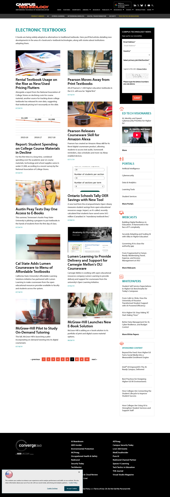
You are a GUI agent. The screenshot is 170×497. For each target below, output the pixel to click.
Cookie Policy (85, 489)
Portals (128, 163)
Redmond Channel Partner (124, 459)
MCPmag (75, 452)
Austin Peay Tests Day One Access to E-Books (36, 211)
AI (48, 16)
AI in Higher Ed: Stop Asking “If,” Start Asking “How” (135, 313)
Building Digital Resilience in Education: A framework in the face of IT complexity (135, 224)
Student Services (129, 196)
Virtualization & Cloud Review (84, 474)
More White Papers (130, 334)
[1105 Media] (29, 466)
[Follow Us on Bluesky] (142, 5)
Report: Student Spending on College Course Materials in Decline (38, 148)
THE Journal (118, 471)
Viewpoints (76, 10)
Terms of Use (99, 489)
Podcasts (106, 10)
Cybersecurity (128, 175)
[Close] (79, 472)
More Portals (127, 203)
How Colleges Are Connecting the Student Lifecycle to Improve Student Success (136, 393)
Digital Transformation (96, 16)
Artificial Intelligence (131, 168)
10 (87, 359)
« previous (35, 359)
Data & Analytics (129, 182)
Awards (86, 10)
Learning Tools (128, 189)
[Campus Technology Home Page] (32, 6)
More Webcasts (129, 267)
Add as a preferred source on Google (123, 5)
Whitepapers (131, 281)
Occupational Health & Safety (84, 456)
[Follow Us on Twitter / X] (138, 5)
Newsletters (140, 10)
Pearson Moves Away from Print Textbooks (89, 81)
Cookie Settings (52, 488)
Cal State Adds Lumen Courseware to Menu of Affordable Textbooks (34, 267)
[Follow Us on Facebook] (145, 5)
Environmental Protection (82, 448)
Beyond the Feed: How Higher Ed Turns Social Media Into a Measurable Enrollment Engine (136, 355)
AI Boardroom (77, 441)
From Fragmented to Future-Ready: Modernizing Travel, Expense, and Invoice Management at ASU (134, 257)
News (59, 10)
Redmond (75, 459)
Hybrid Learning (58, 16)
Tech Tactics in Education (124, 467)
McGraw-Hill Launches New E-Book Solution (89, 324)
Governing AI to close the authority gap (133, 244)
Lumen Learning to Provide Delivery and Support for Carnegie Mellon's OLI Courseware (89, 262)
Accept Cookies (72, 488)
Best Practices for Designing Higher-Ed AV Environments (134, 380)
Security (112, 16)
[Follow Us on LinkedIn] (135, 5)
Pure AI (116, 456)
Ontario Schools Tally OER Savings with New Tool (88, 197)
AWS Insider (76, 445)
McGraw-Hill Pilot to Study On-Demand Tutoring (36, 330)
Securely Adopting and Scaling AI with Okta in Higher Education (136, 235)
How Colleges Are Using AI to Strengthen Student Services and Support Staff (136, 408)
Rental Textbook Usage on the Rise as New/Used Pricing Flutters (36, 83)
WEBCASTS (129, 217)
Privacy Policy (142, 69)
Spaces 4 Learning (121, 463)
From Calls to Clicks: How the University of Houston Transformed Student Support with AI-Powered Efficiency (135, 302)
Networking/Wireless (76, 16)
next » (94, 359)
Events (128, 10)
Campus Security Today (123, 445)
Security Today (77, 463)
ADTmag (116, 441)
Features (66, 10)
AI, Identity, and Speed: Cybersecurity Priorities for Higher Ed (136, 121)
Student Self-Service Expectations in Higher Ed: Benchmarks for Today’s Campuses (136, 288)
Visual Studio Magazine (123, 474)
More (149, 10)
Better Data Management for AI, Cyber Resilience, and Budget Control (136, 324)
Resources (118, 10)
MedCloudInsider (120, 452)
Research (96, 10)
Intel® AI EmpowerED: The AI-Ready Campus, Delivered (134, 368)
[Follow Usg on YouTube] (149, 5)
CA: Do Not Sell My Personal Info (117, 489)
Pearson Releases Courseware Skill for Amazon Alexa (83, 134)
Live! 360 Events (120, 448)
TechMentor (76, 467)
